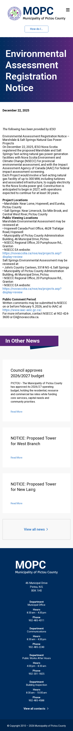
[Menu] (67, 9)
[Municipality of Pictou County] (36, 13)
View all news (34, 529)
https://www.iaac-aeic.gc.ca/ (22, 310)
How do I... (36, 29)
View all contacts (35, 708)
